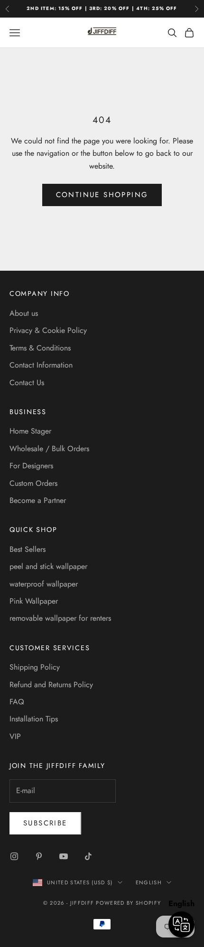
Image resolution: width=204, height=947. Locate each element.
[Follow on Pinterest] (39, 856)
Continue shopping (102, 194)
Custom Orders (33, 483)
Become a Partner (37, 500)
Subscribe (45, 823)
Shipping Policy (34, 667)
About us (23, 313)
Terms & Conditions (40, 347)
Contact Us (26, 382)
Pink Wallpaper (33, 601)
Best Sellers (27, 549)
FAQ (16, 701)
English (149, 882)
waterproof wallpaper (43, 583)
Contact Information (41, 365)
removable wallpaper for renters (60, 618)
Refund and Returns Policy (51, 684)
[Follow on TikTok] (88, 856)
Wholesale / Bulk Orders (49, 448)
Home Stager (30, 431)
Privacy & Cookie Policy (48, 330)
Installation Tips (33, 718)
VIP (15, 736)
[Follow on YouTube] (63, 856)
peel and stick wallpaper (48, 566)
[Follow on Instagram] (14, 856)
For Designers (31, 465)
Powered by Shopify (128, 903)
